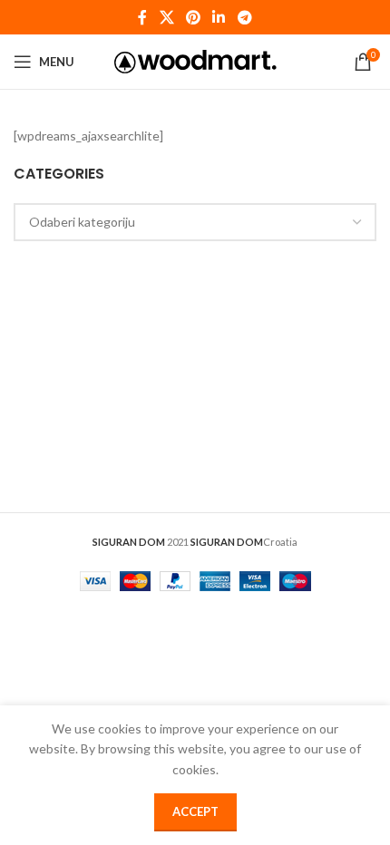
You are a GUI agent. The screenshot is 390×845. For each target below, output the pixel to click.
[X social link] (166, 17)
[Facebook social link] (142, 17)
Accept (195, 811)
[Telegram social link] (244, 17)
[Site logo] (195, 60)
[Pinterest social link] (193, 17)
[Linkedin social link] (219, 17)
